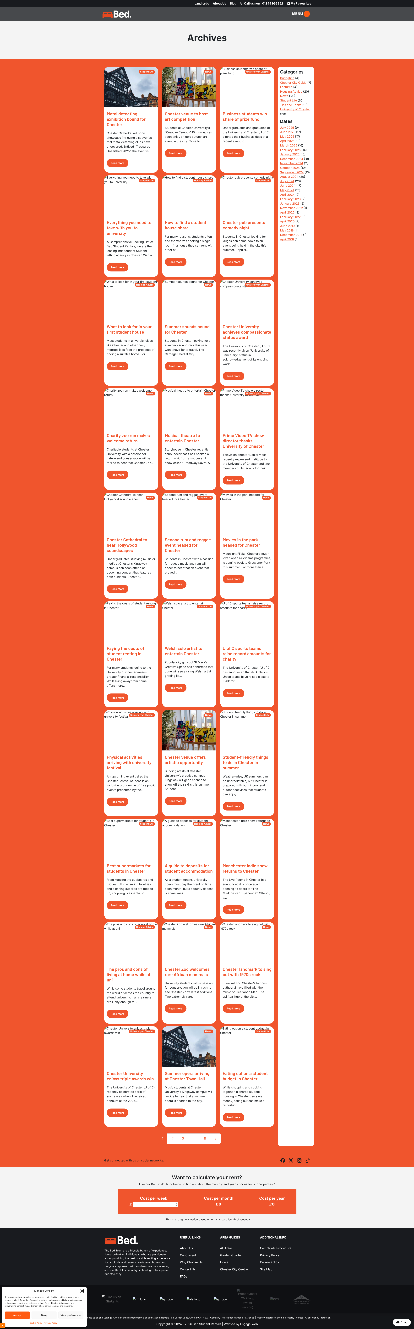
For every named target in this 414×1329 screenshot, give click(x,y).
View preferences (70, 1315)
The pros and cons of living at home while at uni (128, 974)
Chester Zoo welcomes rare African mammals (187, 971)
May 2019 (287, 230)
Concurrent (188, 1255)
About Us (219, 3)
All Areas (226, 1248)
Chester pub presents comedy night (244, 225)
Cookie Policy (36, 1323)
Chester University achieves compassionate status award (247, 332)
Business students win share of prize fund (245, 116)
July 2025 (287, 127)
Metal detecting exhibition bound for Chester (126, 119)
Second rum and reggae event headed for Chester (188, 545)
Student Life (288, 100)
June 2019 (287, 226)
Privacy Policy (50, 1323)
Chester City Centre (234, 1269)
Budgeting (287, 78)
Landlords (202, 3)
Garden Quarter (231, 1255)
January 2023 (290, 203)
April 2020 (287, 221)
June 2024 (287, 185)
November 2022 (291, 208)
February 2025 (290, 150)
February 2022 (290, 217)
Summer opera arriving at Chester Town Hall (187, 1075)
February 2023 (290, 199)
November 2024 (291, 163)
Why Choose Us (191, 1262)
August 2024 (289, 176)
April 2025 (287, 141)
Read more (118, 163)
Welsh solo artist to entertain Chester (183, 650)
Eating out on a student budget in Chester (245, 1075)
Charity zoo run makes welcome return (128, 438)
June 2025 (287, 132)
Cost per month (218, 1198)
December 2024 (291, 159)
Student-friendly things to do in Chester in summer (245, 762)
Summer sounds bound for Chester (187, 329)
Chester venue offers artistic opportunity (185, 759)
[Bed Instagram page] (299, 1160)
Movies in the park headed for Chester (241, 542)
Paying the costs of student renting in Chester (125, 653)
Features (286, 87)
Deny (44, 1315)
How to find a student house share (185, 225)
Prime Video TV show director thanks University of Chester (243, 441)
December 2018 (291, 235)
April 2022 (287, 212)
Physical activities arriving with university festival (129, 762)
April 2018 (287, 239)
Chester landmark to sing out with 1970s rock (247, 971)
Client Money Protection (318, 1317)
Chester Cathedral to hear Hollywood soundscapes (127, 545)
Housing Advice (291, 91)
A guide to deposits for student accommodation (189, 868)
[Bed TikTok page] (307, 1160)
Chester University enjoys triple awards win (130, 1075)
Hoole (224, 1262)
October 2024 (290, 167)
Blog (233, 3)
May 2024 (287, 190)
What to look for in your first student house (129, 329)
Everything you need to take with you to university (129, 228)
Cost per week (153, 1198)
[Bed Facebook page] (282, 1160)
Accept (17, 1315)
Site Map (266, 1269)
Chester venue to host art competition (186, 116)
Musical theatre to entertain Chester (182, 438)
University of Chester (295, 109)
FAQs (183, 1276)
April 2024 (287, 194)
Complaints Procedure (275, 1248)
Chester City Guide (293, 82)
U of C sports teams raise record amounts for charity (247, 653)
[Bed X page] (291, 1160)
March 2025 (288, 145)
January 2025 (290, 154)
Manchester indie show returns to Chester (245, 868)
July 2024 (287, 181)
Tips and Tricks (290, 105)
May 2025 (287, 136)
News (284, 96)
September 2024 (292, 172)
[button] (81, 1290)
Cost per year (272, 1198)
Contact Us (188, 1269)
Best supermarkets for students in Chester (129, 868)
